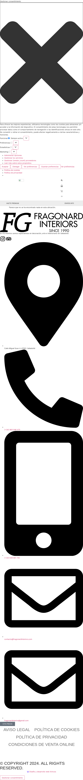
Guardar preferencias (50, 167)
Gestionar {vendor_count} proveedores (20, 160)
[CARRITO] (62, 191)
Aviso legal (16, 729)
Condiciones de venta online (41, 744)
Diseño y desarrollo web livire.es (42, 772)
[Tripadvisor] (8, 239)
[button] (41, 63)
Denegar (16, 167)
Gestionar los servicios (13, 158)
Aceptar (5, 167)
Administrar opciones (13, 155)
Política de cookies (12, 170)
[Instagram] (2, 239)
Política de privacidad (13, 173)
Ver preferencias (30, 167)
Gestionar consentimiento (12, 778)
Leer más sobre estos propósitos (17, 163)
